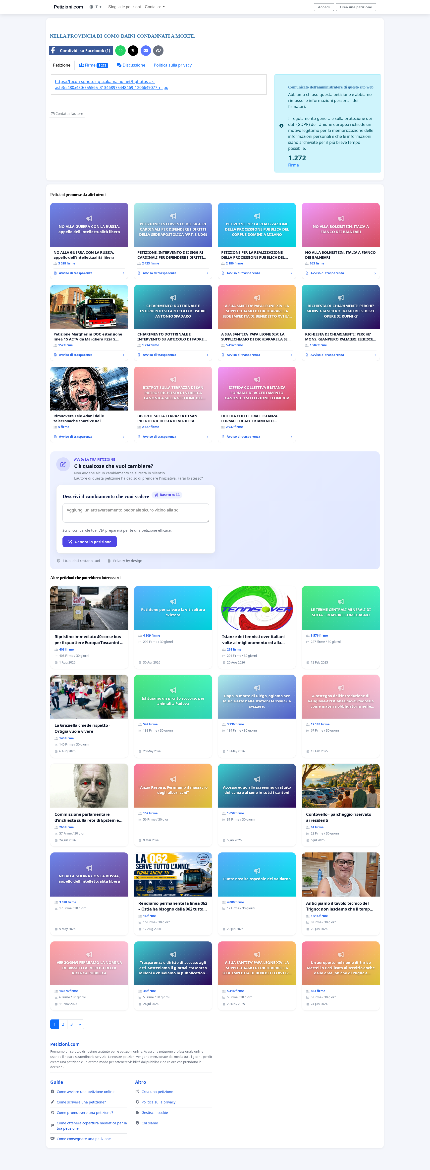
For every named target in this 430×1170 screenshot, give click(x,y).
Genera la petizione (93, 541)
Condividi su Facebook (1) (85, 50)
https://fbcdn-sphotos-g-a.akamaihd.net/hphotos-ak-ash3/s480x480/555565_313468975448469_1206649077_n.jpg (111, 84)
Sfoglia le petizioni (124, 7)
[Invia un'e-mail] (146, 50)
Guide (56, 1082)
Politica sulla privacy (173, 65)
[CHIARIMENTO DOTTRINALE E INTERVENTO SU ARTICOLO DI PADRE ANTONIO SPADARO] (173, 323)
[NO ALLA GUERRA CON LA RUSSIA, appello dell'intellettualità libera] (89, 241)
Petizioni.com (68, 6)
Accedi (324, 7)
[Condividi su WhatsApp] (120, 50)
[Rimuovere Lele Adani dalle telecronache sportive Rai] (89, 404)
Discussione (133, 65)
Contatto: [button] (153, 7)
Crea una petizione (356, 7)
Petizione (61, 65)
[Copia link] (158, 50)
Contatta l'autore (69, 113)
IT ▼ (98, 7)
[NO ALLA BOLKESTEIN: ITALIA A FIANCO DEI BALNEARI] (341, 241)
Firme (95, 65)
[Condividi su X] (133, 50)
